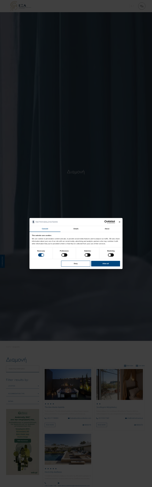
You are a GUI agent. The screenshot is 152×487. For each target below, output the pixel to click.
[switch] (64, 255)
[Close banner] (119, 222)
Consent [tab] (45, 229)
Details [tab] (76, 229)
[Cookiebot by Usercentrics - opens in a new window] (106, 222)
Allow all (105, 263)
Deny (76, 263)
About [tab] (107, 229)
